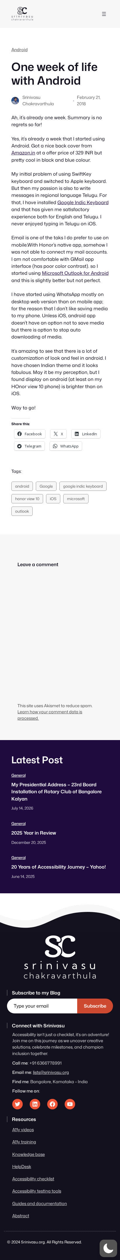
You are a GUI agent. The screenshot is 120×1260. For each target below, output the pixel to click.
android (22, 486)
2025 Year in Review (33, 832)
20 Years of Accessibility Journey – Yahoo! (58, 866)
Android (19, 50)
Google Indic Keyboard (83, 202)
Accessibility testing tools (36, 1191)
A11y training (24, 1142)
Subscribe (95, 1006)
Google (46, 486)
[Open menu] (104, 14)
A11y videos (23, 1130)
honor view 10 (27, 498)
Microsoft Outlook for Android (75, 273)
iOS (53, 498)
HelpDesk (21, 1166)
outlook (22, 511)
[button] (108, 1248)
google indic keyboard (83, 486)
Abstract (20, 1216)
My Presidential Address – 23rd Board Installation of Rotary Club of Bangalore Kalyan (56, 791)
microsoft (76, 498)
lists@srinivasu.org (51, 1072)
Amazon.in (23, 152)
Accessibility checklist (33, 1179)
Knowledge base (28, 1154)
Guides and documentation (39, 1203)
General (18, 775)
